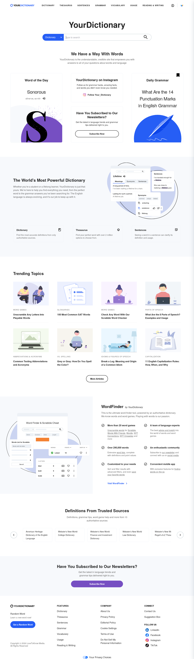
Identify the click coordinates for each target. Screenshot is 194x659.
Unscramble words (116, 430)
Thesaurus (62, 616)
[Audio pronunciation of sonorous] (44, 98)
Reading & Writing (66, 645)
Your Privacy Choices (100, 657)
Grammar (61, 628)
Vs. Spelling (63, 356)
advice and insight (167, 430)
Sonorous (36, 91)
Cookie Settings (109, 628)
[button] (172, 5)
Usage (60, 639)
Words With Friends (116, 433)
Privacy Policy (108, 616)
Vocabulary (62, 634)
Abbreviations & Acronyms (27, 356)
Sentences (62, 622)
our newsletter (168, 452)
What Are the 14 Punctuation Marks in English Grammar (157, 98)
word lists (121, 452)
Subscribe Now (97, 133)
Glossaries (63, 309)
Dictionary (50, 37)
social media (173, 455)
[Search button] (147, 37)
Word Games (20, 309)
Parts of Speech (154, 309)
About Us (105, 611)
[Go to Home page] (22, 5)
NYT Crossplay (126, 435)
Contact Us (150, 611)
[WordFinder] (182, 5)
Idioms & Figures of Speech (116, 356)
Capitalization (153, 356)
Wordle (129, 433)
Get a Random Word (23, 624)
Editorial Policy (108, 622)
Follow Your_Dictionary (99, 94)
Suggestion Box (152, 616)
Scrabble (132, 430)
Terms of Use (107, 634)
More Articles (97, 378)
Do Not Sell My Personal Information (111, 641)
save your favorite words (122, 473)
